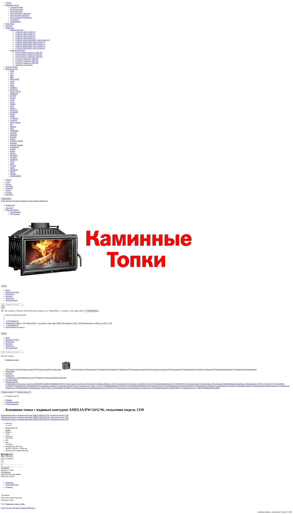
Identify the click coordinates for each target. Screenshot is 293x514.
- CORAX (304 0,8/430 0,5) (25, 34)
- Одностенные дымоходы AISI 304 (28, 52)
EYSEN (13, 96)
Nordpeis (13, 133)
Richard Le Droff (16, 141)
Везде (7, 290)
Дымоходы (9, 28)
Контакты (9, 195)
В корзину (5, 468)
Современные (15, 22)
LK (11, 124)
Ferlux (12, 100)
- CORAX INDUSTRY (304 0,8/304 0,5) (30, 44)
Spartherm (14, 159)
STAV (12, 162)
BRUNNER (14, 79)
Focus (12, 102)
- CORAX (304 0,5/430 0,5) (25, 32)
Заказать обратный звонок (15, 315)
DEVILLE (14, 90)
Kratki (12, 116)
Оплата (8, 184)
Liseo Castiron (15, 122)
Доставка (9, 186)
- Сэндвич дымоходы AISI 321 (26, 61)
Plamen (12, 139)
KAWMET (14, 112)
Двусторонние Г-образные (20, 13)
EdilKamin (14, 94)
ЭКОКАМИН (15, 176)
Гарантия (9, 188)
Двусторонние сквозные (19, 15)
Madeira (13, 127)
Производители (11, 69)
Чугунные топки (16, 9)
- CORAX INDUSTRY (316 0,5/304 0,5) (30, 46)
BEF (12, 77)
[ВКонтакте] (2, 454)
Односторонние (16, 11)
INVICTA (14, 110)
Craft (12, 83)
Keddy (12, 114)
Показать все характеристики (16, 450)
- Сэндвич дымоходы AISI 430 (26, 63)
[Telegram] (12, 454)
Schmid (13, 149)
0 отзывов (8, 425)
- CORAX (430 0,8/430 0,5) (25, 38)
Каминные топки (12, 5)
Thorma (13, 166)
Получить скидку (8, 476)
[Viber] (7, 454)
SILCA (12, 153)
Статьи (8, 190)
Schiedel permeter (16, 145)
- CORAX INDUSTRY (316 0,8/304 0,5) (30, 48)
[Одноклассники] (4, 454)
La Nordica (14, 118)
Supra (12, 164)
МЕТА (12, 172)
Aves (12, 73)
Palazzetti (13, 135)
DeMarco (13, 87)
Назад (8, 3)
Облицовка (9, 24)
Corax (12, 81)
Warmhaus (14, 170)
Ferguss (13, 98)
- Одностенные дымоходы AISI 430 (28, 57)
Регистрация (15, 214)
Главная (8, 400)
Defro (12, 85)
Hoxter (12, 108)
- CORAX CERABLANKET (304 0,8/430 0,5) (32, 40)
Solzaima (13, 157)
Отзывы (8, 193)
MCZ (12, 129)
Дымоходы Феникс (17, 50)
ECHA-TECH (15, 92)
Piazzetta (13, 137)
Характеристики (11, 485)
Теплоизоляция (11, 67)
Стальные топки (16, 7)
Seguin (12, 151)
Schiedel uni (14, 147)
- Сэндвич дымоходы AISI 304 (26, 59)
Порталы (8, 26)
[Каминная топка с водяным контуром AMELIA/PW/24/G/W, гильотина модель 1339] (34, 415)
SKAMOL (14, 155)
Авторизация (15, 212)
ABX (12, 71)
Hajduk (12, 104)
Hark (12, 106)
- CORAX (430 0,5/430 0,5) (25, 36)
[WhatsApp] (9, 454)
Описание (9, 482)
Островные (14, 20)
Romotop (13, 143)
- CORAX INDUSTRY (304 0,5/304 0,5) (30, 42)
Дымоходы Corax (16, 30)
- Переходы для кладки (24, 65)
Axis (12, 75)
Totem (12, 168)
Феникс (13, 174)
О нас (7, 182)
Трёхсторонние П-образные (21, 18)
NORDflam (14, 131)
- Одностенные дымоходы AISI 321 (28, 55)
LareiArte (13, 120)
